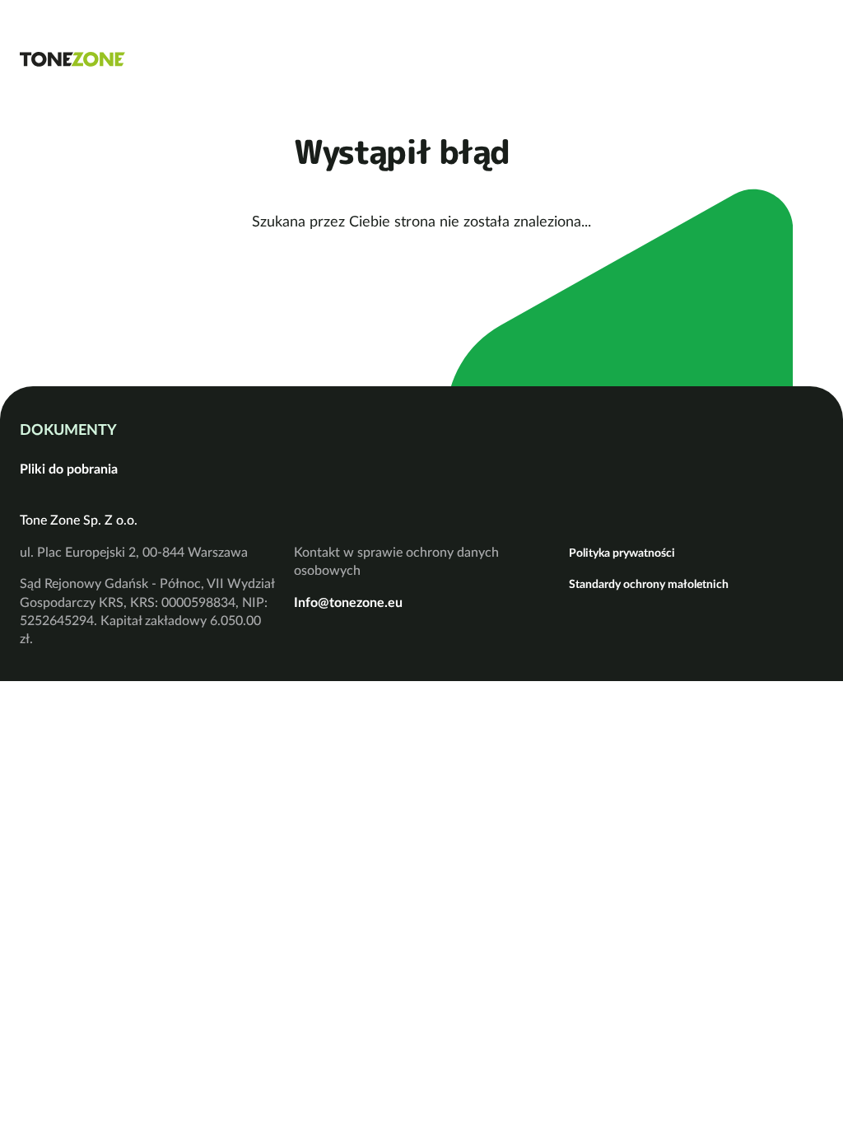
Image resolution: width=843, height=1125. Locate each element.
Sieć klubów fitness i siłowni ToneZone (72, 59)
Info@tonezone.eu (348, 602)
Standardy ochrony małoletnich (649, 584)
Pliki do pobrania (69, 468)
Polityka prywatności (622, 552)
